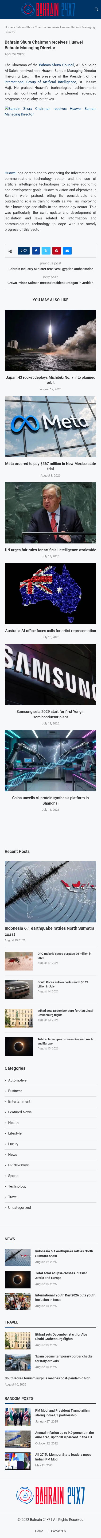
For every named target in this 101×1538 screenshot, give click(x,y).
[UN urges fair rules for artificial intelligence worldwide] (50, 512)
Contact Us (58, 1531)
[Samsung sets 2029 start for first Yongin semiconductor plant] (50, 674)
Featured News (20, 1112)
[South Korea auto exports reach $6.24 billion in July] (19, 989)
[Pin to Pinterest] (56, 251)
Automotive (17, 1080)
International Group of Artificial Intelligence (40, 82)
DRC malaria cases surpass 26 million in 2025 (64, 956)
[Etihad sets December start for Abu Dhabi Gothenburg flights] (19, 1018)
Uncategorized (19, 1207)
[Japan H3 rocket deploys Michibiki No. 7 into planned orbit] (50, 340)
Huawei (10, 173)
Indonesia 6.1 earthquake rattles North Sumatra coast (49, 931)
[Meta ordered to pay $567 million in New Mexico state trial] (50, 426)
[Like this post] (25, 251)
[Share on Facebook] (36, 251)
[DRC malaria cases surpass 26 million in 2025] (19, 961)
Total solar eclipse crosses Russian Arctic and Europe (66, 1041)
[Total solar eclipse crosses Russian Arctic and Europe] (19, 1046)
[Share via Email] (67, 251)
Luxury (13, 1144)
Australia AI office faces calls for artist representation (50, 631)
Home (9, 27)
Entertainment (19, 1101)
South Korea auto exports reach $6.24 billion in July (63, 984)
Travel (13, 1197)
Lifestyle (15, 1133)
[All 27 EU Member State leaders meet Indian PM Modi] (18, 1461)
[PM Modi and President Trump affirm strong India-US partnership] (18, 1417)
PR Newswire (18, 1165)
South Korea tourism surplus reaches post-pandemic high (47, 1378)
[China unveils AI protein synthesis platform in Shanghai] (50, 760)
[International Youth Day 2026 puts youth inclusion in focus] (18, 1301)
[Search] (96, 9)
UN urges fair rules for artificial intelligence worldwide (50, 550)
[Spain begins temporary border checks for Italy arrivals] (18, 1362)
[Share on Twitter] (46, 251)
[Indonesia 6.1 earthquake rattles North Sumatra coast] (50, 891)
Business (15, 1091)
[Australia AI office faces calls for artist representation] (50, 593)
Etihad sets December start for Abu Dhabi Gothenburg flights (65, 1013)
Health (13, 1123)
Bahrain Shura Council (56, 65)
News (12, 1154)
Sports (13, 1176)
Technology (17, 1186)
